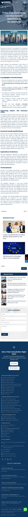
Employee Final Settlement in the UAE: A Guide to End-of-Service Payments (16, 296)
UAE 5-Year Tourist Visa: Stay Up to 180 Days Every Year (16, 301)
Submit (5, 334)
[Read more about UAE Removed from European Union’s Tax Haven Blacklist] (14, 248)
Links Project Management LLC (10, 494)
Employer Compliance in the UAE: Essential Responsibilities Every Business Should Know (16, 291)
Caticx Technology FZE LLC (9, 475)
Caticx (20, 509)
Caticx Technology (7, 468)
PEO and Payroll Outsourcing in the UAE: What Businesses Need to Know (17, 284)
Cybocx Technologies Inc (8, 482)
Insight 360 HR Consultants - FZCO (11, 502)
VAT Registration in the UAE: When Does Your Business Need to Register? (16, 279)
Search (3, 266)
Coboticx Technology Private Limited (12, 487)
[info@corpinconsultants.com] (26, 258)
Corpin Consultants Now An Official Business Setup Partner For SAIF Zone (14, 236)
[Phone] (26, 261)
